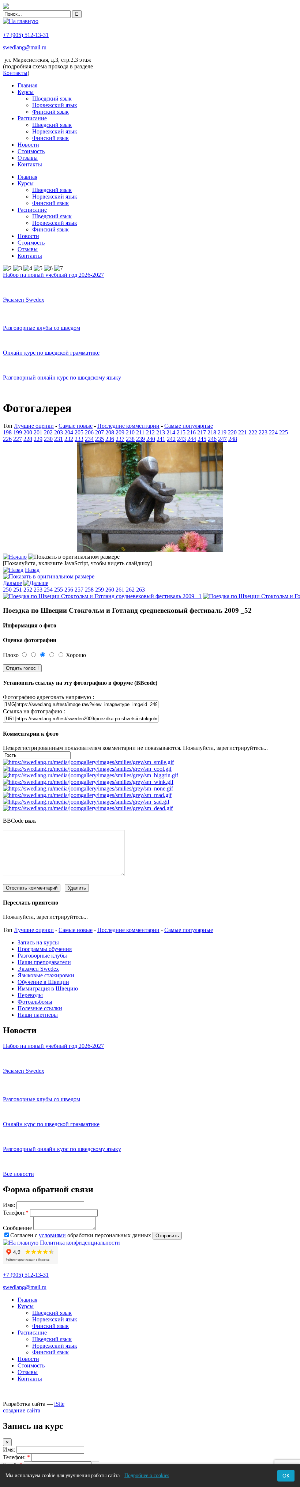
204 (68, 432)
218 (211, 432)
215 (181, 432)
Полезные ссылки (40, 1008)
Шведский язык (52, 98)
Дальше (12, 583)
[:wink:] (88, 782)
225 (283, 432)
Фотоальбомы (35, 1002)
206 (89, 432)
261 (120, 589)
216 (191, 432)
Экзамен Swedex (38, 969)
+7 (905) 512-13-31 (26, 35)
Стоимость (31, 151)
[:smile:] (88, 762)
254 (48, 589)
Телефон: (16, 1212)
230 (48, 439)
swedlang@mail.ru (24, 47)
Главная (27, 85)
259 (99, 589)
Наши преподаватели (44, 962)
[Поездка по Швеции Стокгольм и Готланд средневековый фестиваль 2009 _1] (102, 596)
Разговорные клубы (42, 955)
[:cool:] (87, 769)
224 (273, 432)
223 (263, 432)
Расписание (32, 118)
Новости (28, 144)
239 (140, 439)
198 (7, 432)
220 (232, 432)
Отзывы (28, 158)
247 (222, 439)
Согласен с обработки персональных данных (80, 1235)
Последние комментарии (128, 426)
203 (58, 432)
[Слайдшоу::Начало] (15, 557)
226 (7, 439)
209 (120, 432)
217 (201, 432)
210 (130, 432)
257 (79, 589)
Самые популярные (188, 426)
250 (7, 589)
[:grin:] (90, 775)
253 (38, 589)
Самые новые (76, 426)
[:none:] (88, 788)
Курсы (26, 92)
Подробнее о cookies (146, 1475)
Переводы (30, 995)
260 (109, 589)
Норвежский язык (54, 105)
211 (140, 432)
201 (38, 432)
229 (38, 439)
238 (130, 439)
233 (79, 439)
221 (242, 432)
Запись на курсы (38, 942)
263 (140, 589)
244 (191, 439)
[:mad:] (87, 795)
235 (99, 439)
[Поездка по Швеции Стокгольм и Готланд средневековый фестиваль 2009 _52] (150, 550)
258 (89, 589)
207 (99, 432)
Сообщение (17, 1228)
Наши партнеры (38, 1015)
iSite (59, 1404)
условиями (52, 1235)
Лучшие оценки (34, 426)
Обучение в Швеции (43, 982)
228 (27, 439)
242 (171, 439)
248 (232, 439)
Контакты (30, 164)
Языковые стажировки (46, 975)
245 (202, 439)
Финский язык (50, 112)
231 (58, 439)
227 (17, 439)
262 (130, 589)
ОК (285, 1476)
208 (109, 432)
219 (222, 432)
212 (150, 432)
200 (27, 432)
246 (212, 439)
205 (79, 432)
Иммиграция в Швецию (48, 988)
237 (120, 439)
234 (89, 439)
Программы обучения (45, 949)
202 (48, 432)
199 (17, 432)
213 (160, 432)
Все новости (18, 1174)
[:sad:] (86, 802)
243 (181, 439)
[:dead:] (88, 808)
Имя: (9, 1205)
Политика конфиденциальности (80, 1242)
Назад (32, 570)
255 (58, 589)
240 (150, 439)
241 (161, 439)
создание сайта (21, 1410)
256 (68, 589)
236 (109, 439)
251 (17, 589)
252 (27, 589)
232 (68, 439)
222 (252, 432)
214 (170, 432)
